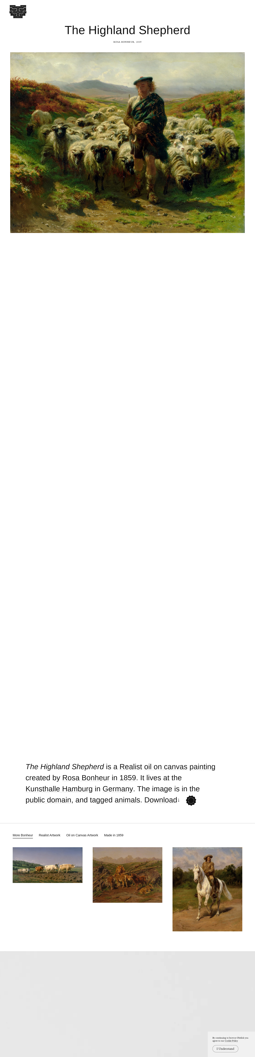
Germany (118, 789)
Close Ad (234, 640)
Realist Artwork (49, 835)
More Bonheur (23, 835)
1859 (128, 777)
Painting (202, 766)
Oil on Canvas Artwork (82, 835)
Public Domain (48, 800)
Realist (131, 766)
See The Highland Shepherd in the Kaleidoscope (191, 801)
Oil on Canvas (165, 766)
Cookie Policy (231, 1040)
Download (160, 800)
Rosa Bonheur (123, 42)
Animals (127, 800)
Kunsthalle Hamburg (59, 789)
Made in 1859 (113, 835)
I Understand (225, 1049)
